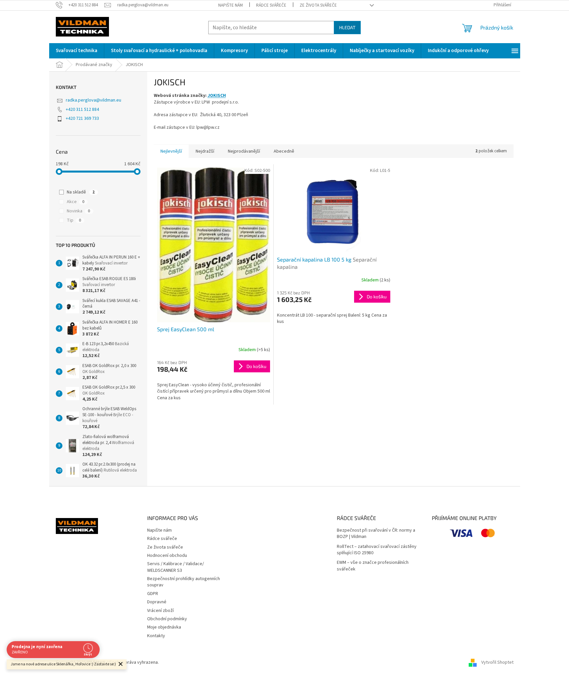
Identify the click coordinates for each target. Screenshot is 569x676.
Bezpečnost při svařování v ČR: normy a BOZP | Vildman (376, 533)
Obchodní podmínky (167, 619)
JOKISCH (217, 95)
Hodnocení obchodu (167, 555)
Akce (75, 201)
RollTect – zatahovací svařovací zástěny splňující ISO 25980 (377, 550)
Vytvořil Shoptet (497, 662)
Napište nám (230, 5)
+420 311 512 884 (82, 109)
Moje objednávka (164, 627)
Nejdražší (205, 151)
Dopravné (156, 602)
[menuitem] (76, 50)
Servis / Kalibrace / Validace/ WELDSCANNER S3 (175, 567)
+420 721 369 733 (82, 118)
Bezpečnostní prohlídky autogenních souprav (183, 581)
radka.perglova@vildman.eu (93, 100)
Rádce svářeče (271, 5)
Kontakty (156, 636)
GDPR (152, 593)
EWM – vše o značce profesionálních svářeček (373, 566)
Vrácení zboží (160, 610)
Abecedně (284, 151)
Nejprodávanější (244, 151)
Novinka (78, 211)
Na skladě (81, 192)
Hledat (347, 27)
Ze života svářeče (318, 5)
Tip (74, 220)
